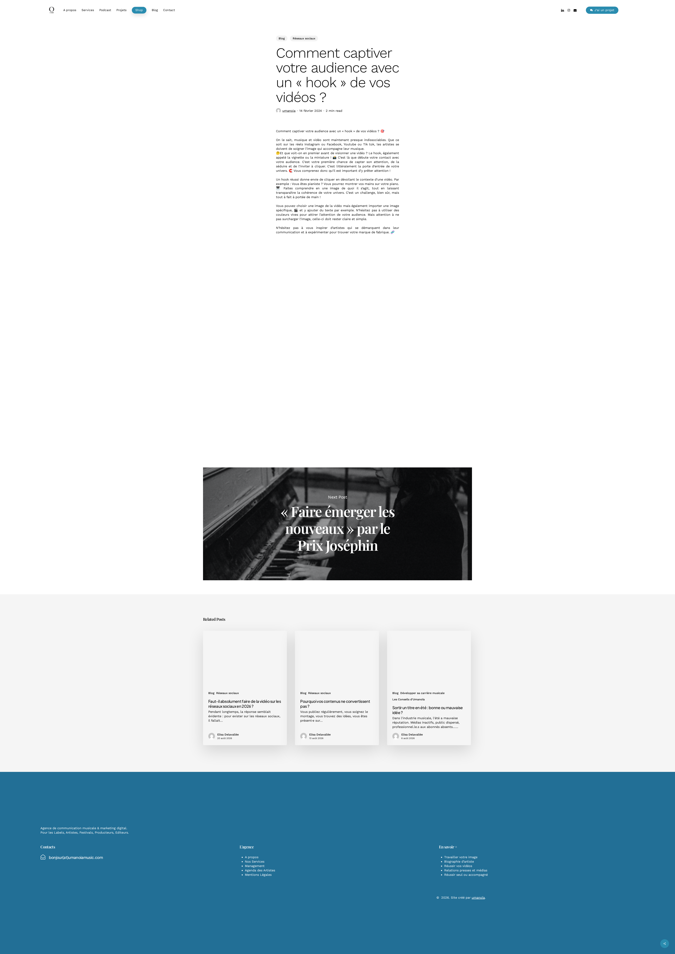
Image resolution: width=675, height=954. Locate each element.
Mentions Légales (258, 874)
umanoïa (478, 897)
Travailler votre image (460, 857)
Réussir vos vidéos (458, 866)
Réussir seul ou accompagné (466, 874)
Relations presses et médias (465, 870)
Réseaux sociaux (304, 38)
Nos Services (254, 861)
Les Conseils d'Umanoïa (408, 699)
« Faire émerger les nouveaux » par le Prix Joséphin (337, 523)
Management (255, 866)
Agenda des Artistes (260, 870)
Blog (282, 38)
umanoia (288, 111)
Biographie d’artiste (459, 861)
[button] (76, 857)
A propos (251, 857)
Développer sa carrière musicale (422, 693)
